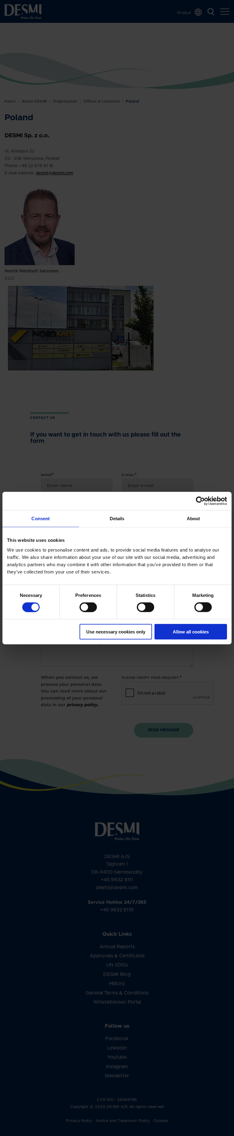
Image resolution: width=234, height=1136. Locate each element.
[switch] (83, 606)
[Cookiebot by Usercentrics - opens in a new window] (200, 501)
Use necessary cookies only (115, 631)
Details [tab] (117, 518)
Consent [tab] (40, 518)
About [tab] (193, 518)
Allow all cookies (191, 631)
